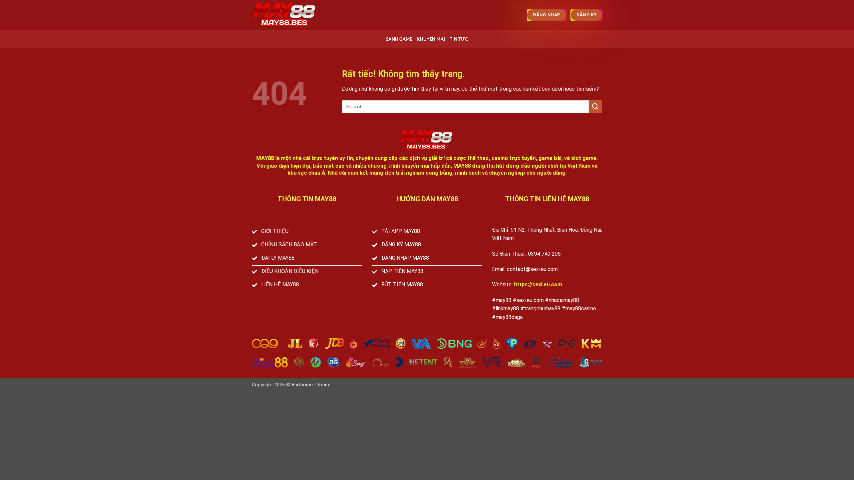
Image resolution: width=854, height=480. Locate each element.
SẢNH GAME (399, 39)
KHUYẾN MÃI (431, 39)
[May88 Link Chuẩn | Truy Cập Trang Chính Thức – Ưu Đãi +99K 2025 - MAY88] (285, 15)
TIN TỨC (459, 39)
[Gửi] (595, 106)
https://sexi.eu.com (538, 284)
